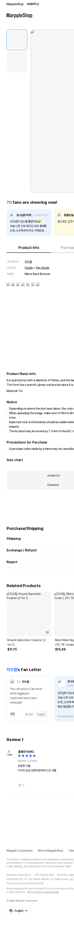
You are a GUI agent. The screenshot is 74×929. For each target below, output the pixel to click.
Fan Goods (42, 267)
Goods (29, 267)
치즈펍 (28, 261)
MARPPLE (33, 4)
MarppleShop (15, 4)
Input (41, 714)
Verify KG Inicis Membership (43, 892)
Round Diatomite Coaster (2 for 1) (26, 642)
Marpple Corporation (20, 850)
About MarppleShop (50, 850)
